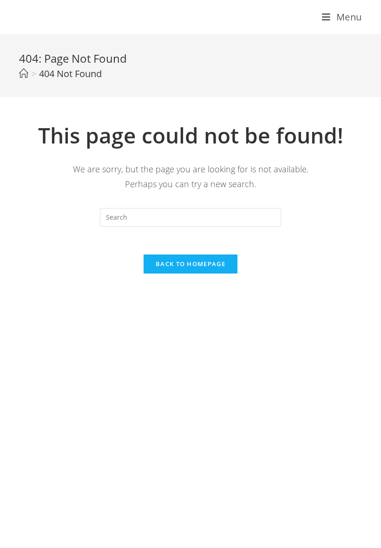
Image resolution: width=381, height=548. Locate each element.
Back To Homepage (190, 264)
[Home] (23, 73)
